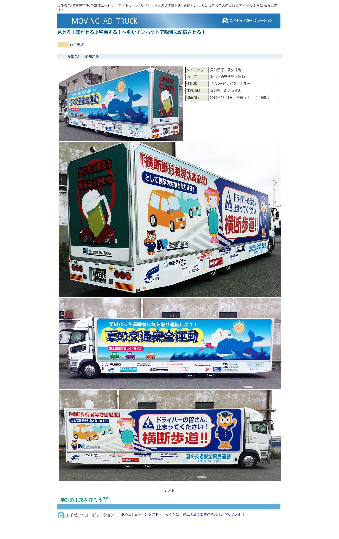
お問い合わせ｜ (233, 514)
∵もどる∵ (169, 491)
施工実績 (77, 45)
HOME (126, 514)
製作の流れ (209, 514)
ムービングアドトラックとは (156, 514)
